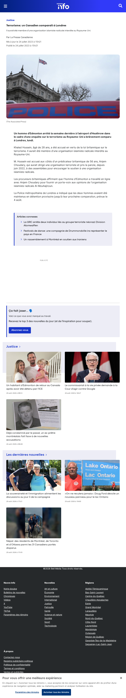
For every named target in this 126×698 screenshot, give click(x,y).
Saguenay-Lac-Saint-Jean (98, 644)
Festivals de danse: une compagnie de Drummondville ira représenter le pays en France (65, 232)
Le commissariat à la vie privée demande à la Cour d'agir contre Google (91, 387)
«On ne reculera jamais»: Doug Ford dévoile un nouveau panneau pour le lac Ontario (92, 495)
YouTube (8, 607)
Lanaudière (90, 611)
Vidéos (7, 600)
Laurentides (91, 625)
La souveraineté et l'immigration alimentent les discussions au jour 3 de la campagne (33, 495)
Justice (10, 20)
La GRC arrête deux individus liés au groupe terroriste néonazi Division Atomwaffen (64, 224)
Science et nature (53, 614)
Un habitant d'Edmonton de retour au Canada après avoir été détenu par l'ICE (33, 387)
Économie (49, 592)
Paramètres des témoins (16, 614)
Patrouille (49, 607)
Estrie (88, 603)
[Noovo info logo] (63, 6)
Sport (47, 622)
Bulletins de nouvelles (14, 592)
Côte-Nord (90, 622)
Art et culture (50, 588)
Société (48, 618)
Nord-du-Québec (94, 618)
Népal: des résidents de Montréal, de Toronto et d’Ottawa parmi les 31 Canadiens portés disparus (32, 544)
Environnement (51, 596)
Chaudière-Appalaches (96, 600)
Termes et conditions (14, 668)
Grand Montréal (93, 607)
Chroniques (9, 596)
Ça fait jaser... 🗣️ (21, 311)
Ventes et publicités (13, 672)
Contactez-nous (12, 657)
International (50, 600)
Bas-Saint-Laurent (94, 592)
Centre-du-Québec (94, 596)
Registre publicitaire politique (18, 661)
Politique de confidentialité (17, 664)
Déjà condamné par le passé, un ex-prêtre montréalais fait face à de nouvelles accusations (30, 436)
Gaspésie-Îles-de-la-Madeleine (100, 640)
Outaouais (90, 633)
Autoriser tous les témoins (56, 692)
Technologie (50, 625)
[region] (63, 685)
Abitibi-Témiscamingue (96, 588)
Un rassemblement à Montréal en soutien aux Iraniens (55, 240)
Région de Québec (94, 636)
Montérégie (91, 629)
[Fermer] (121, 678)
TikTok (7, 611)
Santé (47, 611)
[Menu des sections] (5, 6)
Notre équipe (10, 588)
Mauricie (89, 614)
